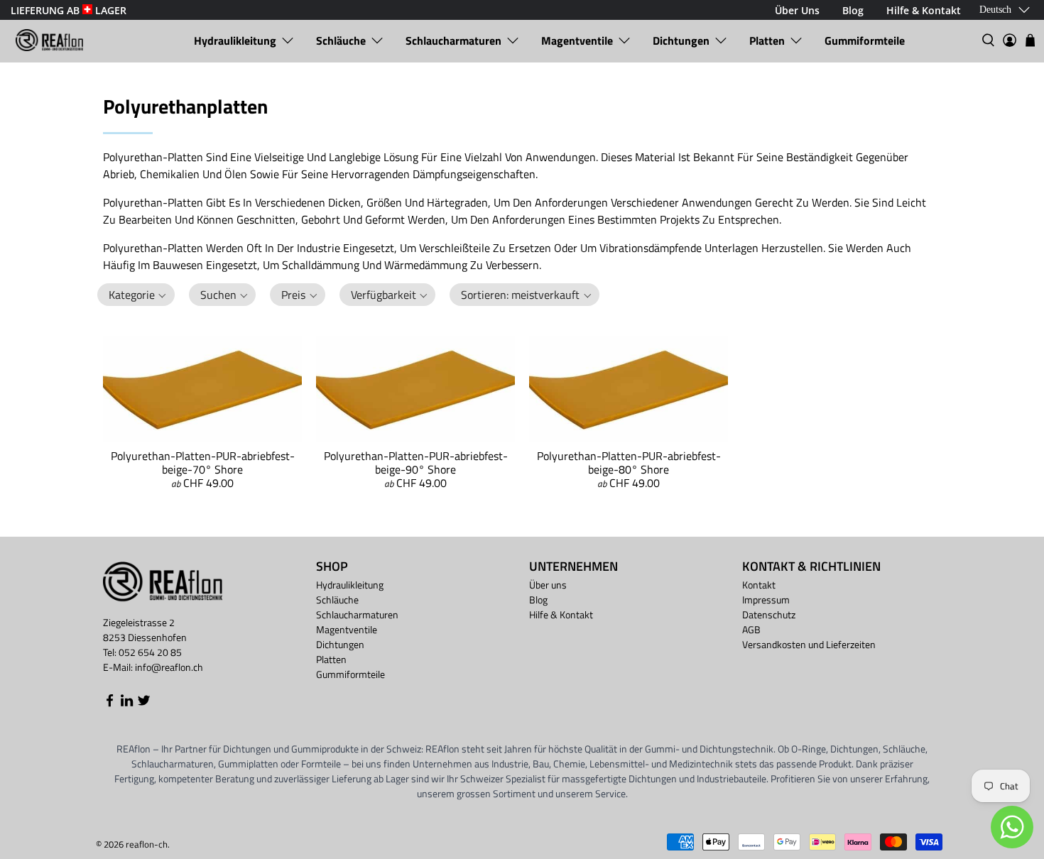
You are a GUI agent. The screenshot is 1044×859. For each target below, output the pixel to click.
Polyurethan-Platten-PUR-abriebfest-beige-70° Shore (203, 462)
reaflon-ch (147, 844)
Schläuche (341, 40)
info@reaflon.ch (169, 667)
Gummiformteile (865, 40)
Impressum (766, 599)
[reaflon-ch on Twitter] (144, 703)
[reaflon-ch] (49, 40)
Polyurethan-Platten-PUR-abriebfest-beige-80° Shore (629, 462)
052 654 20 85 (150, 652)
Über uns (548, 584)
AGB (751, 629)
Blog (538, 599)
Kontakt (759, 584)
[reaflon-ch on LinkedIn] (127, 703)
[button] (136, 295)
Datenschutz (768, 614)
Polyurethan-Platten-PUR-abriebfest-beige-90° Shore (416, 462)
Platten (767, 40)
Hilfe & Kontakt (561, 614)
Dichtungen (681, 40)
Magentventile (577, 40)
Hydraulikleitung (235, 40)
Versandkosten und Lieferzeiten (809, 644)
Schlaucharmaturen (453, 40)
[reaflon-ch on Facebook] (109, 703)
